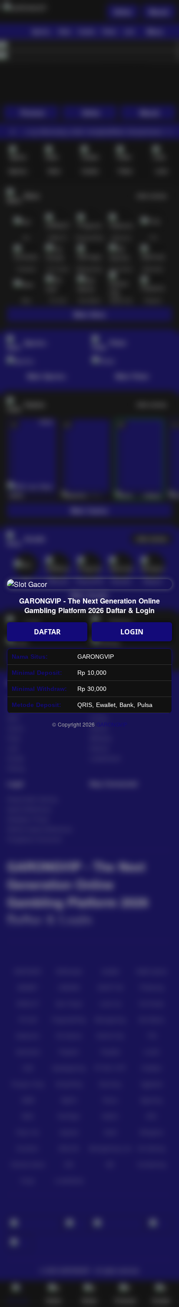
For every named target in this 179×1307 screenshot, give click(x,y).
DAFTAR (47, 632)
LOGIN (131, 632)
